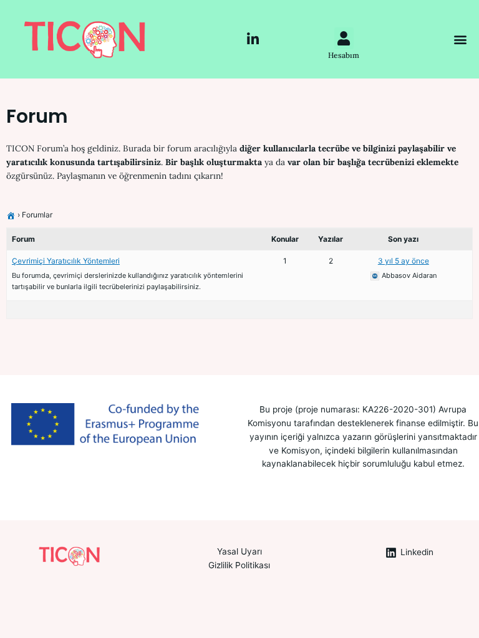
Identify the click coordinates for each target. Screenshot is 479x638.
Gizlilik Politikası (239, 565)
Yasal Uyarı (239, 551)
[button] (460, 39)
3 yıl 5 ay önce (403, 260)
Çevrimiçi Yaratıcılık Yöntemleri (66, 260)
